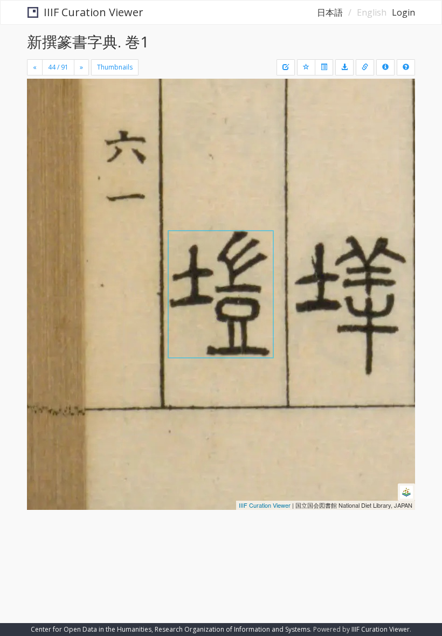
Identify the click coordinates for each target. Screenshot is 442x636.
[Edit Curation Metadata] (286, 67)
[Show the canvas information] (365, 67)
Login (403, 12)
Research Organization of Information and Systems (232, 629)
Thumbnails (115, 67)
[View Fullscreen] (41, 133)
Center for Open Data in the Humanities (91, 629)
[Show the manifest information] (385, 67)
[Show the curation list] (324, 67)
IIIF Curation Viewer (93, 12)
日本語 (330, 12)
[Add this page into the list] (306, 67)
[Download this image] (344, 67)
